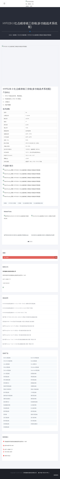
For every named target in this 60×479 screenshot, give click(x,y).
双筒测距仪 (6, 383)
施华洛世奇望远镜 (8, 395)
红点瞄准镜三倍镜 (27, 203)
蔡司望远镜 (6, 411)
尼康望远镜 (33, 386)
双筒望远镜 (33, 380)
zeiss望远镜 (6, 373)
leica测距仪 (34, 364)
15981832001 (6, 283)
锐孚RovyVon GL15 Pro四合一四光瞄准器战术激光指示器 (18, 326)
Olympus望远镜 (35, 367)
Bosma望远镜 (7, 358)
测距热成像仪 (7, 398)
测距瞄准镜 (33, 398)
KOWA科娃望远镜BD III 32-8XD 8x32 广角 (15, 312)
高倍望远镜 (6, 424)
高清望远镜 (6, 427)
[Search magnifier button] (56, 257)
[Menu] (4, 3)
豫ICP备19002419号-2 (43, 472)
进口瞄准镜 (33, 417)
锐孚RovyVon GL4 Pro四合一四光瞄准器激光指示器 (17, 335)
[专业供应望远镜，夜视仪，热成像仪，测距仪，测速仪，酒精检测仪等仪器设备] (30, 3)
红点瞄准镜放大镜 (38, 203)
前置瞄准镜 (33, 373)
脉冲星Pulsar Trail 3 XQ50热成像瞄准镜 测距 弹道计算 (18, 344)
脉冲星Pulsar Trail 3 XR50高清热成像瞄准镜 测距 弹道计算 (19, 339)
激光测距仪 (6, 402)
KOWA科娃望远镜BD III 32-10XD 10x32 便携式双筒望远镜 (19, 303)
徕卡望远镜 (6, 392)
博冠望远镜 (33, 376)
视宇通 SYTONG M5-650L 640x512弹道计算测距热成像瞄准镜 (20, 317)
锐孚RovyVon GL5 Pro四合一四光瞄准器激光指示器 (17, 330)
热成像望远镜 (34, 402)
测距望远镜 (33, 395)
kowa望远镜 (34, 361)
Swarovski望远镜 (35, 370)
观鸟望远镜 (33, 411)
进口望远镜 (6, 417)
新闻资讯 (56, 475)
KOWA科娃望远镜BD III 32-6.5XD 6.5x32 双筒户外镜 (18, 308)
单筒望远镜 (6, 376)
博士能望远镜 (7, 380)
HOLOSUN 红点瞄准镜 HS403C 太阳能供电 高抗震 (15, 235)
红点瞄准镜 (33, 408)
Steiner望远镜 (7, 370)
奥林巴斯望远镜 (7, 386)
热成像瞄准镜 (7, 405)
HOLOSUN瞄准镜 (8, 361)
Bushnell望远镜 (35, 358)
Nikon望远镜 (7, 367)
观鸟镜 (5, 414)
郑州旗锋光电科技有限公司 (30, 472)
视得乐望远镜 (34, 414)
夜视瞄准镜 (33, 383)
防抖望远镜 (6, 420)
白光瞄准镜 (33, 405)
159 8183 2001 (8, 451)
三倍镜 (19, 203)
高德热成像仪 (34, 424)
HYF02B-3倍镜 (12, 203)
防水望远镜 (33, 420)
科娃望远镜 (6, 408)
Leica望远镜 (7, 364)
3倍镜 (5, 203)
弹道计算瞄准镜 (35, 389)
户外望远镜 (33, 392)
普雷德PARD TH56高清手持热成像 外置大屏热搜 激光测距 (18, 321)
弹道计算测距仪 (7, 389)
